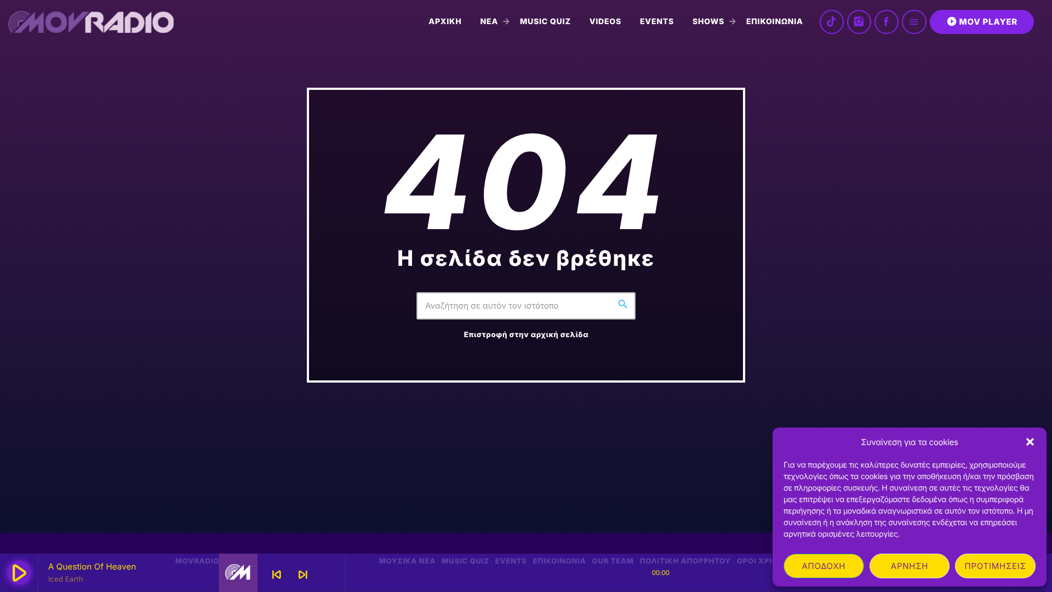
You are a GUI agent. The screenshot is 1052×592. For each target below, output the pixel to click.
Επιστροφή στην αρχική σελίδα (526, 335)
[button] (1030, 441)
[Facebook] (886, 22)
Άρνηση (909, 566)
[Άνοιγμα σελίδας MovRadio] (238, 573)
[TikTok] (832, 22)
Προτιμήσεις (995, 566)
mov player (981, 21)
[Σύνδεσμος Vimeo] (91, 22)
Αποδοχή (823, 566)
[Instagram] (859, 22)
